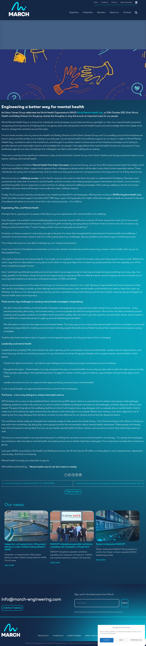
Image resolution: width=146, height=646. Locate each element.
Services (101, 13)
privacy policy (118, 612)
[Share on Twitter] (69, 475)
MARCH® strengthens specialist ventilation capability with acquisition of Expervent (71, 545)
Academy (104, 2)
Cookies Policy (58, 635)
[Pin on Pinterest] (76, 475)
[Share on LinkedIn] (80, 475)
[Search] (136, 12)
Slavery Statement (74, 635)
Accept (106, 640)
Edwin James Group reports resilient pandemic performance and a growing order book (108, 483)
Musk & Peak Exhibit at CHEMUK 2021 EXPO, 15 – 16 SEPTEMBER (29, 483)
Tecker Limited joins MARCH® (110, 544)
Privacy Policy (43, 635)
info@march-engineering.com (31, 599)
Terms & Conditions (92, 635)
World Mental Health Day (90, 113)
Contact (127, 13)
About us (114, 13)
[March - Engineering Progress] (22, 9)
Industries (87, 13)
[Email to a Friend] (73, 475)
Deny (121, 640)
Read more (9, 565)
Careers (114, 2)
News (96, 2)
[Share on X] (66, 475)
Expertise (73, 13)
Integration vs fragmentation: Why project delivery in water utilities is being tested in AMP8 (25, 547)
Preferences (136, 640)
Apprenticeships (126, 2)
